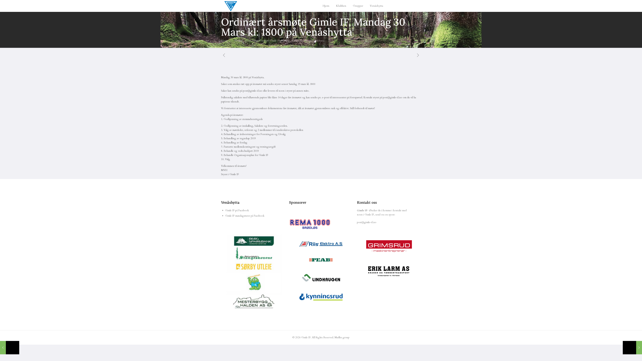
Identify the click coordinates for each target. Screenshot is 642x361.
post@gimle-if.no (366, 222)
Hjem (224, 40)
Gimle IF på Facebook (237, 210)
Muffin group (342, 337)
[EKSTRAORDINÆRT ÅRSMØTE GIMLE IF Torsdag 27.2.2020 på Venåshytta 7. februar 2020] (9, 347)
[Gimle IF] (230, 6)
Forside (239, 40)
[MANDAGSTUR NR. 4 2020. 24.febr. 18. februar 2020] (632, 347)
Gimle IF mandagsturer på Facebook (244, 215)
